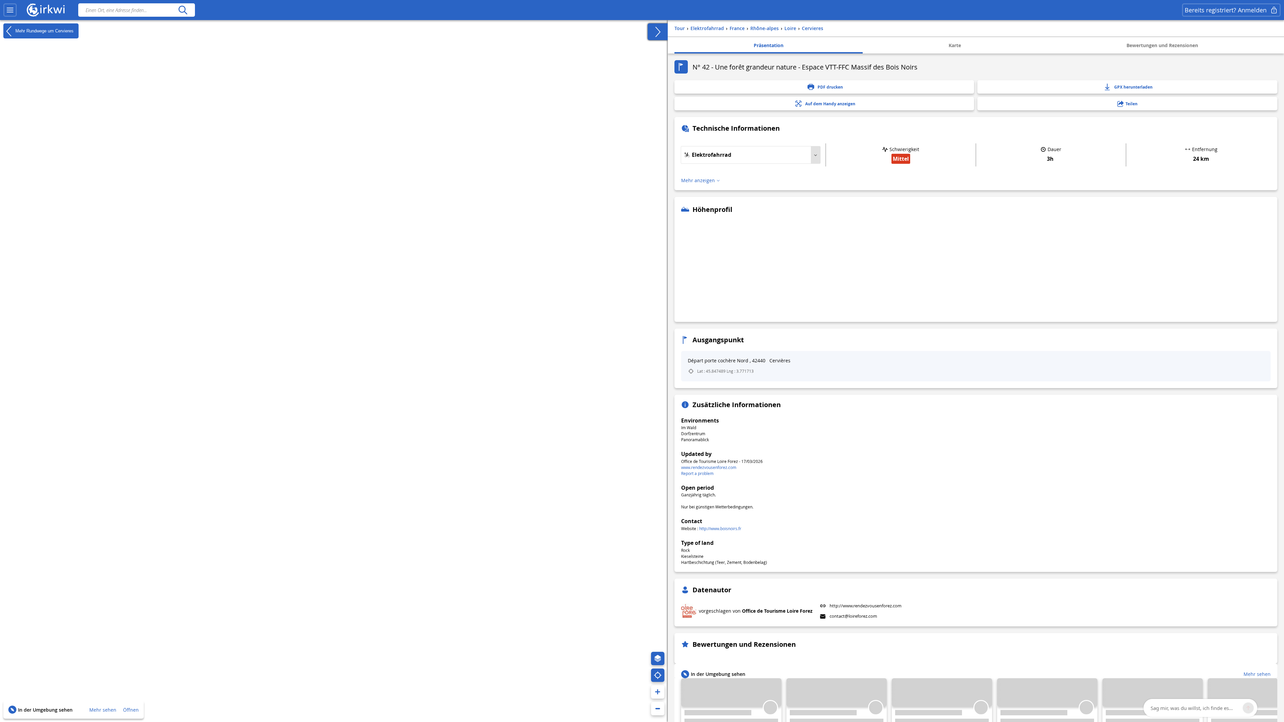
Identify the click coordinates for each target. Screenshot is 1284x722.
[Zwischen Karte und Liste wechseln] (658, 31)
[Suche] (182, 10)
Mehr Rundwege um (44, 30)
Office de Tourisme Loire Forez (777, 611)
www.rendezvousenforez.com (708, 467)
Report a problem (697, 473)
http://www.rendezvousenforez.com (865, 606)
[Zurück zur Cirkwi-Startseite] (46, 10)
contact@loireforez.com (853, 616)
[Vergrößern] (657, 692)
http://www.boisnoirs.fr (720, 528)
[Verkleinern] (657, 708)
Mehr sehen (102, 710)
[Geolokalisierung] (657, 675)
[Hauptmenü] (10, 10)
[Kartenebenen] (657, 658)
